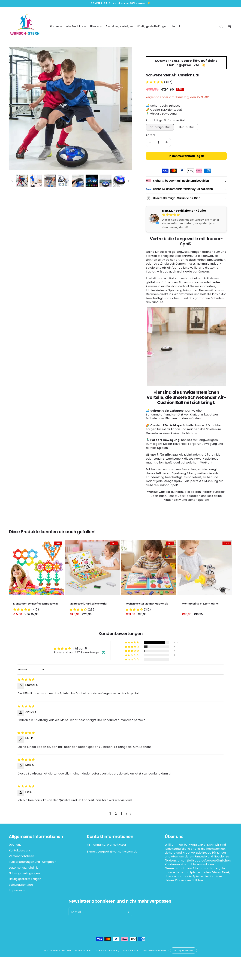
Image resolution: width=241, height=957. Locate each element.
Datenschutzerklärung (107, 950)
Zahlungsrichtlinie (21, 885)
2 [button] (116, 814)
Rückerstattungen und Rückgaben (32, 862)
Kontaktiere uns (20, 850)
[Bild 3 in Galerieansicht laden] (50, 181)
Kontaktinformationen (155, 950)
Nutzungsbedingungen (24, 873)
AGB (124, 950)
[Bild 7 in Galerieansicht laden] (106, 181)
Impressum (17, 890)
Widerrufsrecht (83, 950)
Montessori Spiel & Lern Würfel (200, 603)
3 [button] (121, 814)
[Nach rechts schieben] (128, 181)
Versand (134, 950)
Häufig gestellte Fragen (25, 879)
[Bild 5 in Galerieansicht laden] (78, 181)
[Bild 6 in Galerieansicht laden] (92, 181)
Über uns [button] (174, 836)
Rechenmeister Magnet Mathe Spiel (147, 603)
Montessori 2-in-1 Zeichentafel (88, 603)
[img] (26, 679)
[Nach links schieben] (12, 181)
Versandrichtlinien (21, 856)
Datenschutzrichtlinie (23, 868)
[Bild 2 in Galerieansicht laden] (36, 181)
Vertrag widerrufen (183, 950)
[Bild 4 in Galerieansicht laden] (64, 181)
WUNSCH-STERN (62, 950)
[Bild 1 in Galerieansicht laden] (22, 181)
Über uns (15, 845)
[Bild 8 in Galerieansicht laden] (119, 181)
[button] (76, 26)
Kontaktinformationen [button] (110, 836)
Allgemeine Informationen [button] (36, 836)
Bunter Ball (186, 127)
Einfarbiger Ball (160, 127)
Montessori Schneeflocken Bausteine (35, 603)
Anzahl (150, 135)
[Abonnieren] (128, 911)
